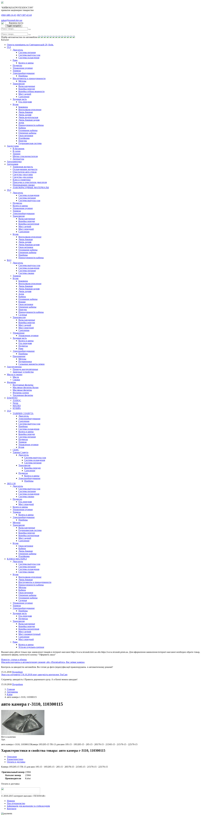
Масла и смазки (14, 374)
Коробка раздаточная (28, 224)
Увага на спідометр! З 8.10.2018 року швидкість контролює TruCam (34, 674)
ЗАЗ (9, 411)
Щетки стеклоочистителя (25, 156)
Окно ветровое (25, 135)
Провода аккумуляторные (25, 369)
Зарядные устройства (23, 372)
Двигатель (18, 50)
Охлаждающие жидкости (25, 169)
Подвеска (17, 65)
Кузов (15, 104)
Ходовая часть (20, 99)
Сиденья (22, 315)
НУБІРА (17, 408)
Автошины (12, 692)
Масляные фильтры (22, 390)
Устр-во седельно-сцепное (31, 647)
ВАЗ (9, 260)
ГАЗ (9, 47)
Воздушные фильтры (23, 385)
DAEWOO (12, 398)
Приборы (23, 76)
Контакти (11, 808)
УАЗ (9, 190)
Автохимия (12, 164)
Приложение (19, 356)
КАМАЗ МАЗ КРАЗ (17, 559)
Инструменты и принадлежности (29, 78)
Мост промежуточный (29, 634)
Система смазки (26, 273)
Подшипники (25, 361)
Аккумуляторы (14, 366)
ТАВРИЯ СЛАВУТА (23, 413)
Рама (15, 60)
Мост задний (24, 94)
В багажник (18, 148)
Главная (11, 689)
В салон (16, 151)
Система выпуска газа (29, 55)
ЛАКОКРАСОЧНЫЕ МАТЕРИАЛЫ (31, 187)
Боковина (23, 107)
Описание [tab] (12, 756)
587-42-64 (24, 15)
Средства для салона (23, 177)
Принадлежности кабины (31, 125)
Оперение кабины (27, 133)
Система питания (27, 52)
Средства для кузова (23, 174)
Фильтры (11, 382)
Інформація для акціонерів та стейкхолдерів (28, 806)
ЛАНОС (17, 400)
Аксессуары (13, 146)
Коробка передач (26, 89)
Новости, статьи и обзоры (14, 659)
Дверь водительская (28, 117)
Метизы (22, 81)
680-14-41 (8, 15)
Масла (16, 377)
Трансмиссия (19, 317)
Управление (19, 333)
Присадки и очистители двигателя (30, 182)
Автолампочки (14, 161)
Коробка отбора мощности (31, 91)
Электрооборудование (24, 73)
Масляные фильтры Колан (26, 387)
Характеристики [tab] (15, 759)
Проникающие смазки (24, 185)
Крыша (22, 302)
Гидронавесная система (30, 143)
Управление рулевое (23, 68)
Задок (21, 122)
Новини (11, 801)
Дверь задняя (24, 115)
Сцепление (23, 96)
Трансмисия (19, 83)
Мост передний (26, 229)
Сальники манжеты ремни (31, 364)
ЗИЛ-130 (11, 483)
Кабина (22, 128)
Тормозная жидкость (23, 166)
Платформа (24, 138)
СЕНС (16, 450)
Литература (18, 159)
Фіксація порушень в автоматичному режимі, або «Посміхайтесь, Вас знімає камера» (43, 662)
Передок (22, 141)
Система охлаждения (28, 57)
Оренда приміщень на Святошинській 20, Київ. (30, 44)
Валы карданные (26, 86)
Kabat (9, 694)
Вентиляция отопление (29, 109)
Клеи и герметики (22, 179)
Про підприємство (16, 803)
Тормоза (17, 70)
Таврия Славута (20, 452)
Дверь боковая (25, 112)
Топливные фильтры (23, 395)
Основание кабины (27, 130)
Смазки (16, 379)
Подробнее (17, 672)
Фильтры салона (21, 392)
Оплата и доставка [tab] (16, 762)
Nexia (15, 403)
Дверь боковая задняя (29, 120)
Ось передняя (25, 102)
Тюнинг (17, 153)
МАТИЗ (17, 405)
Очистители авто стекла (24, 172)
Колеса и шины (26, 63)
